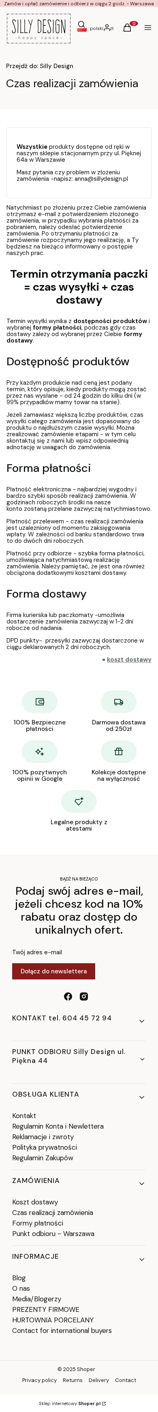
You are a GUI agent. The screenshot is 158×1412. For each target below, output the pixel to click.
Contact (125, 1380)
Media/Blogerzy (36, 1298)
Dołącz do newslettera (54, 971)
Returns (73, 1380)
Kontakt (24, 1115)
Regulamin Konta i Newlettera (58, 1126)
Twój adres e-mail (37, 952)
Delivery (99, 1380)
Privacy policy (39, 1380)
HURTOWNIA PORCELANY (53, 1320)
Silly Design (39, 66)
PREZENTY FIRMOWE (45, 1309)
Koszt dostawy (35, 1202)
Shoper (86, 1369)
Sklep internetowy (69, 1403)
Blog (19, 1277)
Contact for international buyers (62, 1330)
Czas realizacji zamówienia (52, 1212)
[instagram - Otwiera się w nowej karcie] (84, 996)
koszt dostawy (129, 660)
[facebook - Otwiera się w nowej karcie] (68, 996)
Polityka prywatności (44, 1147)
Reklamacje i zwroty (43, 1136)
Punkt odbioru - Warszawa (53, 1233)
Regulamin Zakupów (42, 1157)
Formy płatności (37, 1223)
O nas (21, 1288)
